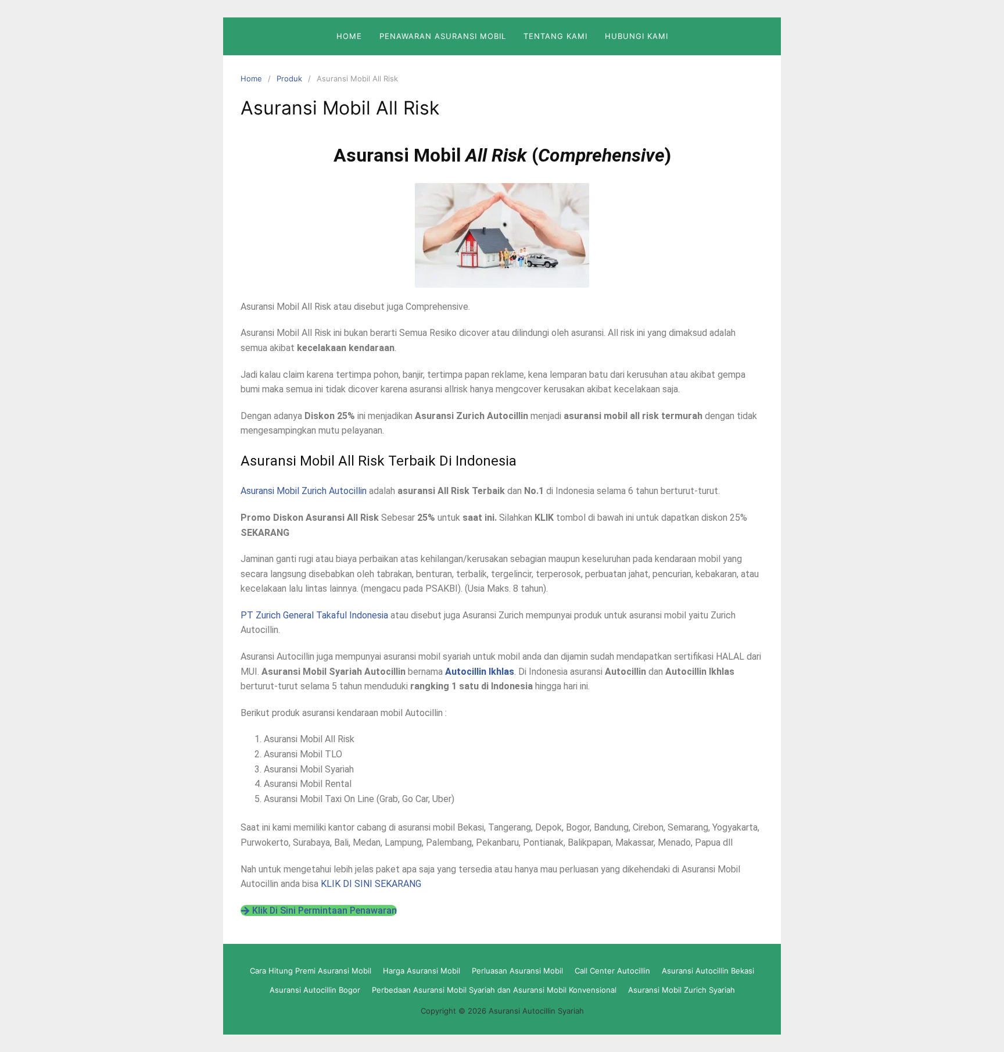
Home (349, 36)
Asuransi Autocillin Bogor (315, 989)
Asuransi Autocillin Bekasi (708, 970)
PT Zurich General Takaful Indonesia (314, 615)
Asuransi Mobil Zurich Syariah (681, 989)
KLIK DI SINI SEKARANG (371, 883)
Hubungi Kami (636, 36)
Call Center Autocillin (612, 970)
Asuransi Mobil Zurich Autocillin (304, 490)
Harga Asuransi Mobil (421, 970)
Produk (289, 78)
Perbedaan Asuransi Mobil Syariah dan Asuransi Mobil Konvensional (494, 989)
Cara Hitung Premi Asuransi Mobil (310, 970)
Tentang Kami (555, 36)
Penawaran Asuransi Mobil (442, 36)
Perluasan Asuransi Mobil (517, 970)
